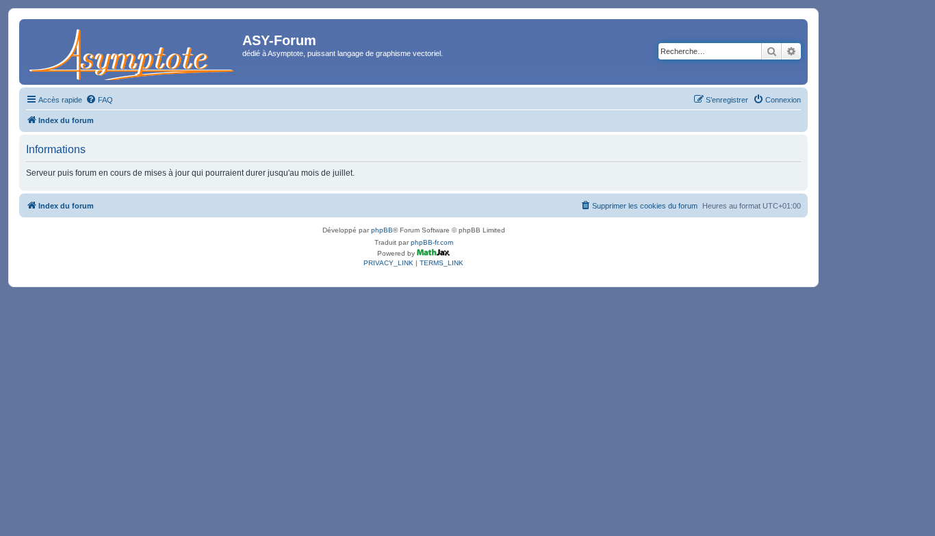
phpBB (382, 230)
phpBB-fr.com (432, 242)
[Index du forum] (132, 52)
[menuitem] (99, 100)
